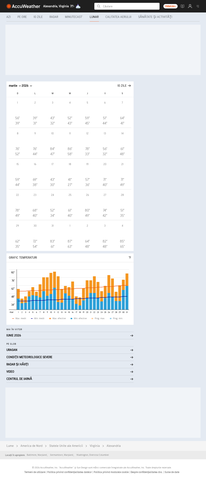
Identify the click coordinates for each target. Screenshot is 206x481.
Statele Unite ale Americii (66, 446)
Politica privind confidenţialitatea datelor (69, 472)
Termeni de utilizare (35, 472)
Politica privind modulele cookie (111, 472)
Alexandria (114, 446)
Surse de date (172, 472)
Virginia (95, 446)
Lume (10, 446)
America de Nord (31, 446)
